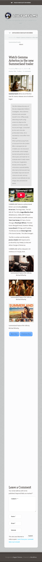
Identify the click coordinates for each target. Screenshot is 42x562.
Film (15, 71)
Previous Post (26, 334)
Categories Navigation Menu (22, 33)
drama (11, 71)
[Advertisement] (25, 49)
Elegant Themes (17, 557)
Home (10, 37)
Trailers (19, 71)
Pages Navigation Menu (22, 2)
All (14, 37)
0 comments (27, 71)
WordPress (33, 557)
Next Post (14, 334)
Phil (16, 69)
